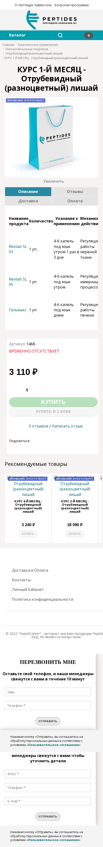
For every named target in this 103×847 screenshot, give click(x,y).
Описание (28, 191)
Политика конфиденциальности (42, 599)
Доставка (28, 201)
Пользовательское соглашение (53, 745)
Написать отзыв (67, 426)
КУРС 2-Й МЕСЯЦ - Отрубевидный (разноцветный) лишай (75, 506)
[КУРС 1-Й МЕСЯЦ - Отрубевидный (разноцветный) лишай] (51, 137)
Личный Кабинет (28, 589)
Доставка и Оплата (30, 570)
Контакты (21, 580)
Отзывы (75, 191)
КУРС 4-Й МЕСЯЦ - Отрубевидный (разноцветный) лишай (28, 506)
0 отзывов (38, 426)
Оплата (75, 201)
